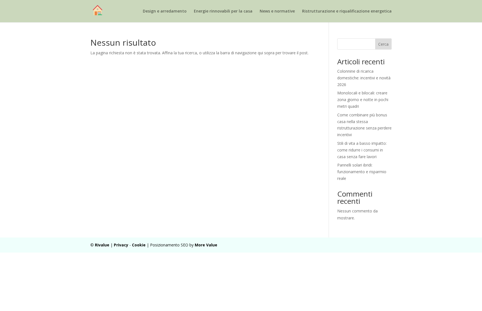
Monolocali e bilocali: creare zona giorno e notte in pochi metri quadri (362, 99)
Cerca (383, 44)
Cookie (139, 245)
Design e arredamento (165, 11)
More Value (206, 245)
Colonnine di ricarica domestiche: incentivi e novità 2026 (364, 77)
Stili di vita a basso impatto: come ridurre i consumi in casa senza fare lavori (362, 150)
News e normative (277, 11)
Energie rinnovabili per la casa (223, 11)
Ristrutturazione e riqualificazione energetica (347, 11)
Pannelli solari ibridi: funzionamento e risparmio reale (361, 171)
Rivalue (102, 245)
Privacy (121, 245)
